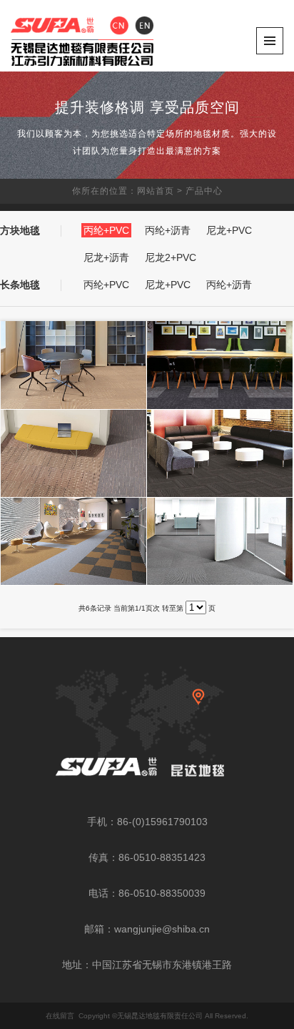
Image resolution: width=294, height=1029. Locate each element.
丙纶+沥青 (168, 230)
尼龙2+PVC (170, 257)
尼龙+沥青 (106, 257)
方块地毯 (20, 230)
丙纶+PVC (106, 230)
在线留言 (60, 1016)
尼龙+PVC (229, 230)
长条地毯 (20, 284)
